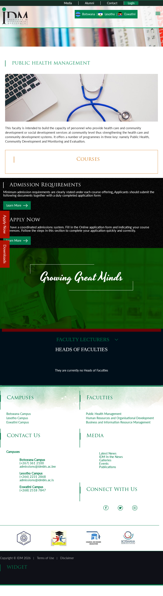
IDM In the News (111, 457)
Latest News (108, 453)
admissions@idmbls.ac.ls (37, 480)
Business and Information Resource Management (118, 422)
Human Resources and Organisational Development (120, 418)
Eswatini (129, 14)
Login (131, 3)
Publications (107, 467)
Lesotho (110, 14)
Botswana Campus (18, 414)
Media (68, 3)
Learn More (13, 205)
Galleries (105, 460)
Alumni (89, 3)
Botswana (88, 14)
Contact (112, 3)
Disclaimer (67, 558)
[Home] (15, 16)
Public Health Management (103, 414)
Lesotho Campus (17, 418)
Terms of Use (45, 558)
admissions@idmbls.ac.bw (38, 466)
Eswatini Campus (17, 422)
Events (104, 463)
